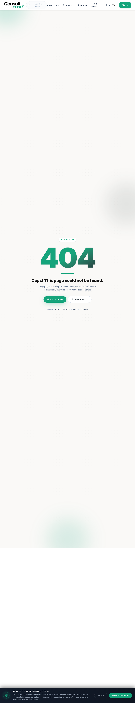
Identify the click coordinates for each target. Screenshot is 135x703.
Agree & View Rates (120, 695)
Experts (66, 309)
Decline (101, 695)
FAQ (75, 309)
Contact (84, 309)
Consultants (53, 5)
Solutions (67, 5)
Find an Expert (81, 299)
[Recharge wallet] (113, 5)
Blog (108, 5)
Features (82, 5)
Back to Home (56, 299)
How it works (94, 5)
